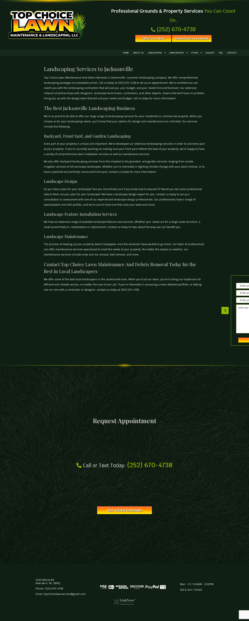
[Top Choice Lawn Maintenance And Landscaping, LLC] (46, 24)
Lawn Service (176, 53)
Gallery (209, 53)
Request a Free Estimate (192, 38)
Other (194, 53)
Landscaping (155, 53)
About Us (138, 53)
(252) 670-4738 (175, 29)
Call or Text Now (153, 38)
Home (126, 53)
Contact (232, 53)
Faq (221, 53)
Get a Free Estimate (124, 510)
